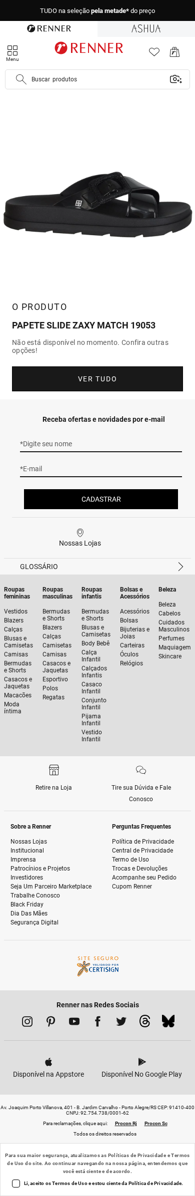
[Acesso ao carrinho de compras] (174, 54)
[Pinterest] (50, 1023)
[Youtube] (74, 1023)
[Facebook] (98, 1023)
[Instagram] (27, 1023)
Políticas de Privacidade (137, 1155)
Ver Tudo (97, 379)
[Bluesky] (168, 1024)
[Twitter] (121, 1023)
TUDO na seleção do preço (97, 10)
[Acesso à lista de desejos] (154, 54)
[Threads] (144, 1024)
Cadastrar (101, 499)
